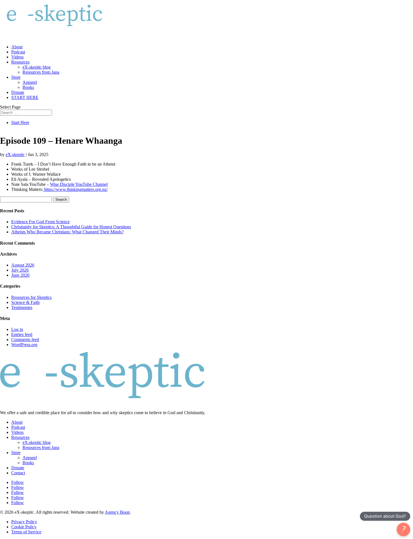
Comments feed (25, 339)
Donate (17, 92)
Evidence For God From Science (40, 221)
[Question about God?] (403, 529)
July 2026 (20, 270)
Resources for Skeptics (31, 297)
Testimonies (21, 307)
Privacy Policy (24, 521)
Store (16, 77)
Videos (17, 57)
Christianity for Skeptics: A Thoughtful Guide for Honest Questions (71, 226)
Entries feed (21, 334)
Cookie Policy (24, 526)
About (16, 46)
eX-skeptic (15, 154)
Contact (18, 472)
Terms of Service (26, 531)
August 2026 (22, 265)
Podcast (18, 51)
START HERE (24, 97)
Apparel (29, 82)
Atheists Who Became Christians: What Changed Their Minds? (67, 231)
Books (28, 87)
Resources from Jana (40, 72)
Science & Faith (25, 302)
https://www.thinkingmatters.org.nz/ (75, 189)
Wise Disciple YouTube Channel (79, 184)
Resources (20, 62)
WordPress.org (24, 344)
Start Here (20, 122)
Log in (17, 329)
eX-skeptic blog (36, 67)
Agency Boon (117, 512)
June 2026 (20, 275)
